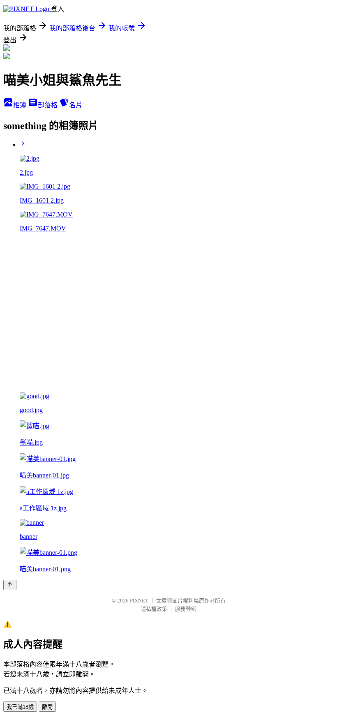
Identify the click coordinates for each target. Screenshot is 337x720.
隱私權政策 (154, 609)
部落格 (48, 105)
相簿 (20, 105)
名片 (75, 105)
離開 (47, 707)
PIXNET (139, 601)
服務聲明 (185, 609)
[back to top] (9, 585)
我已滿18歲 (20, 707)
